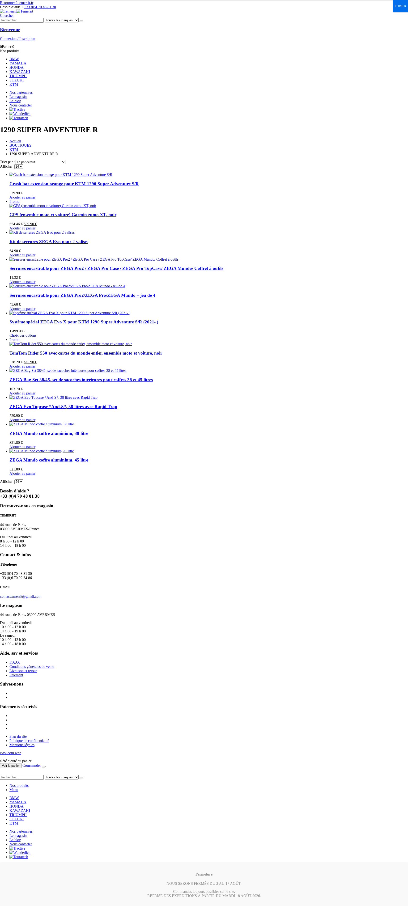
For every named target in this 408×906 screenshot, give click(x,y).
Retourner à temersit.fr (16, 3)
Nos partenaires (21, 92)
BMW (14, 59)
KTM (13, 84)
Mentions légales (21, 745)
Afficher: (7, 166)
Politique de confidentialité (29, 741)
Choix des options (22, 335)
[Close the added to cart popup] (44, 766)
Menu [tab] (13, 790)
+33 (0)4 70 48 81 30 (40, 7)
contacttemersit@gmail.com (20, 596)
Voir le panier (11, 765)
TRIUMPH (18, 76)
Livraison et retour (23, 671)
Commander (31, 765)
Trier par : (8, 162)
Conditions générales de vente (31, 667)
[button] (7, 15)
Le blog (15, 101)
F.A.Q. (14, 662)
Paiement (16, 675)
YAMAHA (17, 63)
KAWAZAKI (19, 72)
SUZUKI (16, 80)
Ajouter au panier (22, 197)
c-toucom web (10, 753)
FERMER (400, 6)
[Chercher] (81, 21)
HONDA (16, 67)
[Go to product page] (208, 175)
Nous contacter (20, 105)
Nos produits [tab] (19, 785)
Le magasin (18, 97)
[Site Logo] (16, 11)
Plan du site (18, 736)
